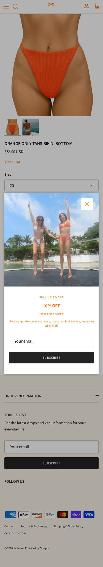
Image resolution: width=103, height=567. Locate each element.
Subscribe (52, 357)
